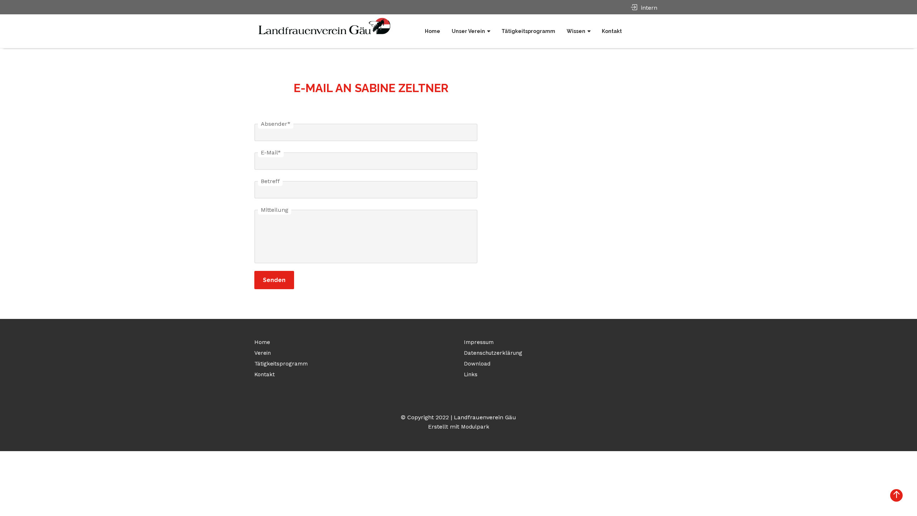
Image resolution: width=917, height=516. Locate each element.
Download (477, 363)
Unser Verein (468, 31)
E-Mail (271, 152)
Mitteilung (274, 209)
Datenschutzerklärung (493, 353)
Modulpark (475, 427)
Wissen (576, 31)
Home (432, 31)
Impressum (479, 342)
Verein (262, 353)
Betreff (270, 181)
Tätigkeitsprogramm (528, 31)
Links (470, 374)
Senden (274, 280)
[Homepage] (327, 24)
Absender (276, 123)
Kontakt (612, 31)
